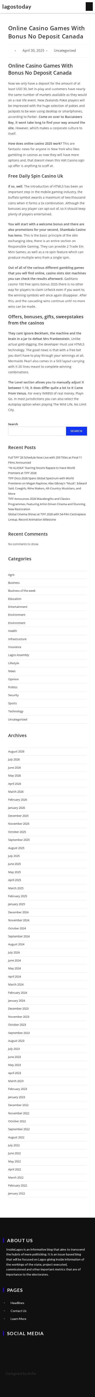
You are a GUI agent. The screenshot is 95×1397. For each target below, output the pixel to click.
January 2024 (16, 1001)
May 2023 (14, 1065)
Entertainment (17, 607)
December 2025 (18, 816)
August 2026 (16, 751)
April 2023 (14, 1073)
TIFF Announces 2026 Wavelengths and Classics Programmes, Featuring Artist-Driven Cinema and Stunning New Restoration (46, 504)
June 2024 (14, 960)
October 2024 (17, 928)
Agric (11, 575)
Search (13, 424)
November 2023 (18, 1017)
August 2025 (16, 848)
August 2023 (16, 1041)
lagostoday (16, 6)
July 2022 (14, 1145)
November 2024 (18, 920)
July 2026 (14, 759)
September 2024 (19, 936)
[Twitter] (8, 1345)
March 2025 (15, 888)
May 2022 (14, 1161)
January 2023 (16, 1097)
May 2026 (14, 775)
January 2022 (16, 1193)
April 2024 (14, 976)
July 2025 (14, 856)
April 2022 (14, 1169)
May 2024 (14, 968)
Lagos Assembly (18, 655)
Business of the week (22, 591)
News (11, 671)
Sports (12, 703)
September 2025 (19, 840)
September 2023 (19, 1033)
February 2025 (17, 896)
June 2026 (14, 768)
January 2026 (16, 808)
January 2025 (16, 904)
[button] (89, 6)
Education (14, 599)
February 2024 (17, 993)
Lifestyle (13, 663)
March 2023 (15, 1081)
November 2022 (18, 1113)
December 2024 (18, 912)
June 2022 (14, 1153)
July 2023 (14, 1049)
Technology (15, 711)
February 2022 (17, 1185)
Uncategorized (17, 719)
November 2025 (18, 824)
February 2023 (17, 1089)
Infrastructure (17, 639)
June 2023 (14, 1057)
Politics (12, 687)
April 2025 (14, 880)
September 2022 (19, 1129)
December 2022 (18, 1105)
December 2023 (18, 1008)
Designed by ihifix (20, 1373)
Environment (16, 615)
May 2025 (14, 872)
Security (13, 695)
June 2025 (14, 864)
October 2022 (17, 1121)
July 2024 (14, 952)
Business (14, 583)
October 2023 (17, 1025)
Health (12, 631)
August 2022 (16, 1137)
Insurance (14, 647)
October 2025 (17, 832)
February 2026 (17, 800)
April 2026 (14, 784)
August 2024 (16, 944)
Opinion (13, 679)
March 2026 (15, 792)
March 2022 (15, 1177)
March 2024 (15, 984)
